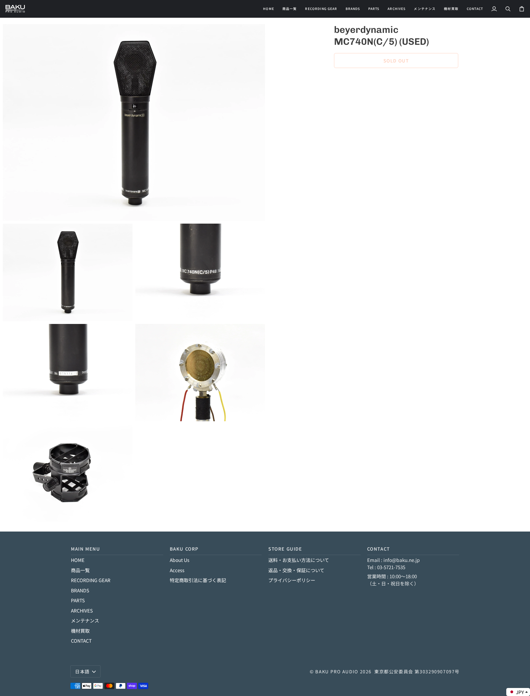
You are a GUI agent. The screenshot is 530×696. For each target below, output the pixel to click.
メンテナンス (85, 620)
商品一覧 (80, 570)
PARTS (78, 600)
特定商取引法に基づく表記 (198, 580)
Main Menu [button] (85, 548)
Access (177, 570)
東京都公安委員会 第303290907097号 (417, 671)
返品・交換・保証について (296, 570)
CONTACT (81, 640)
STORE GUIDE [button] (285, 548)
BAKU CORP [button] (184, 548)
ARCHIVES (82, 610)
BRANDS (80, 590)
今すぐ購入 (396, 79)
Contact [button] (378, 548)
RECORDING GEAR (90, 580)
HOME (77, 559)
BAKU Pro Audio (336, 671)
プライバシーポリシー (291, 580)
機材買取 (80, 630)
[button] (321, 8)
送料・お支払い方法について (298, 559)
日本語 (82, 671)
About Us (179, 559)
